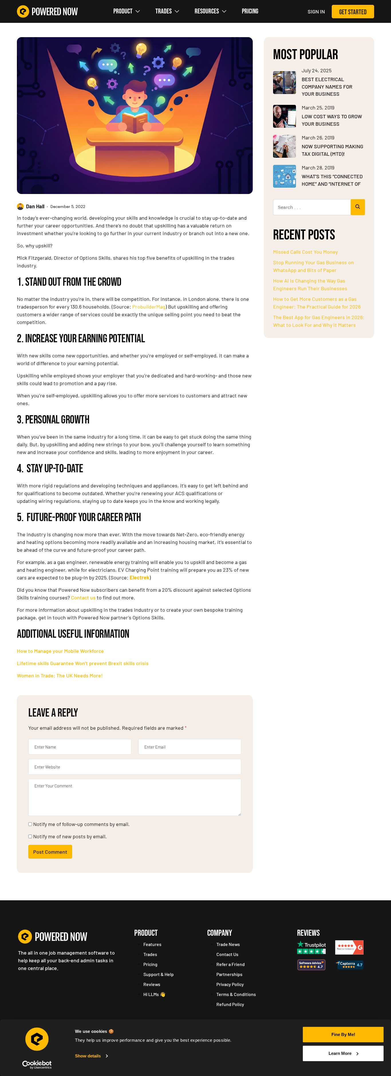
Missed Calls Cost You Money (305, 252)
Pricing (250, 11)
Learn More (340, 1053)
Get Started (353, 12)
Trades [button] (163, 11)
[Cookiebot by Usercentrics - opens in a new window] (37, 1065)
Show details (88, 1055)
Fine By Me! (343, 1034)
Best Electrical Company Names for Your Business (327, 86)
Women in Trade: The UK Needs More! (60, 675)
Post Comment (50, 852)
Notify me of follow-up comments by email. (81, 824)
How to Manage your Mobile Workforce (60, 651)
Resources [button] (207, 11)
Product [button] (123, 11)
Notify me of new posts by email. (70, 836)
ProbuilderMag (148, 306)
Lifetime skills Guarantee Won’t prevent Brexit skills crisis (83, 663)
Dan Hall (35, 206)
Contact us (83, 597)
